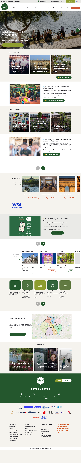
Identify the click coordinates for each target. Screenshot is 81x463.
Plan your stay (13, 430)
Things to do (12, 426)
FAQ (42, 433)
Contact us (28, 434)
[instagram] (34, 389)
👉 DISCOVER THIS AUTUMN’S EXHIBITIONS (54, 100)
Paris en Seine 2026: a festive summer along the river (61, 67)
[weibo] (47, 389)
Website (59, 380)
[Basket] (61, 1)
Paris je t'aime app (43, 1)
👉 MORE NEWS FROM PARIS (64, 77)
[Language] (78, 1)
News (26, 428)
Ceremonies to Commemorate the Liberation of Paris (30, 266)
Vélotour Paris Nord (62, 266)
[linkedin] (36, 389)
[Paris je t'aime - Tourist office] (4, 6)
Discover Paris (12, 424)
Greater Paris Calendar (31, 430)
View (35, 273)
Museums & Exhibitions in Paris (47, 194)
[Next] (78, 30)
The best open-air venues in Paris (61, 126)
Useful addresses (39, 291)
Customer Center (45, 431)
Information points (30, 426)
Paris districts (13, 438)
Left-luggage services (63, 291)
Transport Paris (13, 440)
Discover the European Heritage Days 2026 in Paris (40, 68)
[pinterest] (40, 389)
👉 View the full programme (51, 154)
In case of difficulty (50, 291)
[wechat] (43, 389)
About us (27, 424)
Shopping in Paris (13, 436)
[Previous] (3, 30)
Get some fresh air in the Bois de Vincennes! (20, 364)
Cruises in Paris (13, 432)
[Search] (14, 8)
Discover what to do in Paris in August (13, 45)
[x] (49, 389)
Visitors (66, 380)
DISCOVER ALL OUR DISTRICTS (17, 334)
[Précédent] (38, 304)
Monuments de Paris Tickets (65, 194)
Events (11, 428)
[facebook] (31, 389)
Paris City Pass (64, 366)
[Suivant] (43, 304)
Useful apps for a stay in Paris (27, 291)
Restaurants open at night (15, 434)
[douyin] (45, 389)
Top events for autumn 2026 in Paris (18, 68)
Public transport (14, 291)
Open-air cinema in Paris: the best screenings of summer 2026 (39, 124)
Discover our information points (46, 363)
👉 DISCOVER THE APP (57, 232)
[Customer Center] (64, 1)
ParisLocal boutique (55, 1)
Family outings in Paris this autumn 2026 (19, 125)
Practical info (28, 432)
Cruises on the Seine (26, 194)
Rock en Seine (43, 266)
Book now (34, 197)
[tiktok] (38, 389)
